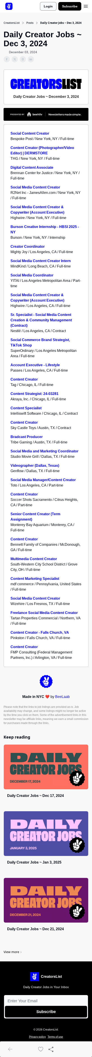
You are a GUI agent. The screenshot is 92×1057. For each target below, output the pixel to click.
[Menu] (85, 5)
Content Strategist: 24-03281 (34, 394)
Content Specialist (26, 408)
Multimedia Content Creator (33, 559)
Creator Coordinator (27, 246)
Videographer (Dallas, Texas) (34, 465)
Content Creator (24, 379)
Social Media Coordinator (31, 275)
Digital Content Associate (31, 167)
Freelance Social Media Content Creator (44, 613)
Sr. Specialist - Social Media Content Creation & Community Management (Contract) (41, 320)
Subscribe (69, 6)
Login (48, 6)
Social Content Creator (29, 133)
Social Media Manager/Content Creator (43, 480)
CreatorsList (12, 23)
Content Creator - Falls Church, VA (39, 632)
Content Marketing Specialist (34, 579)
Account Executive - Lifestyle (35, 365)
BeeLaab (62, 697)
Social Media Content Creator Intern (40, 261)
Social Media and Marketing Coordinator (44, 451)
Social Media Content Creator (35, 187)
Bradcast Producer (26, 437)
